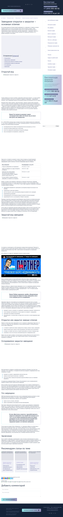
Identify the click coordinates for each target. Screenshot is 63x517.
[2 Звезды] (8, 481)
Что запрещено (7, 64)
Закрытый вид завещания (9, 59)
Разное (49, 61)
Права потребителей (53, 57)
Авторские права (52, 24)
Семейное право (19, 462)
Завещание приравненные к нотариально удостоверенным (7, 468)
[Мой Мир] (5, 478)
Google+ (32, 4)
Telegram (29, 4)
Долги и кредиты (52, 33)
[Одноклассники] (4, 478)
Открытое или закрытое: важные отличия (13, 61)
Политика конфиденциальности (52, 510)
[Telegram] (12, 478)
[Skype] (10, 478)
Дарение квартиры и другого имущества (7, 463)
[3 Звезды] (12, 481)
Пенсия (49, 54)
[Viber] (7, 478)
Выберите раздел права (9, 10)
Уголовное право (52, 70)
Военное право (51, 30)
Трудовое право (51, 67)
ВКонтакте (25, 4)
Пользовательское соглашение (52, 508)
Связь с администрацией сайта (56, 507)
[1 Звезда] (3, 481)
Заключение (6, 66)
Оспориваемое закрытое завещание (12, 63)
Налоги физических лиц (53, 50)
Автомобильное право (53, 20)
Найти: (44, 126)
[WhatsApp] (9, 478)
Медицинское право (52, 43)
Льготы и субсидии (52, 40)
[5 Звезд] (21, 481)
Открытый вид (7, 58)
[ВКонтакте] (2, 478)
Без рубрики (50, 27)
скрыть (15, 56)
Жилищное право (52, 36)
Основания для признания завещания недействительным (21, 467)
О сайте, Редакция (46, 507)
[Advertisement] (21, 45)
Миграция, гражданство (53, 46)
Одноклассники (27, 4)
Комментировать (10, 499)
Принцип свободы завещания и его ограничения (34, 468)
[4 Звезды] (17, 481)
